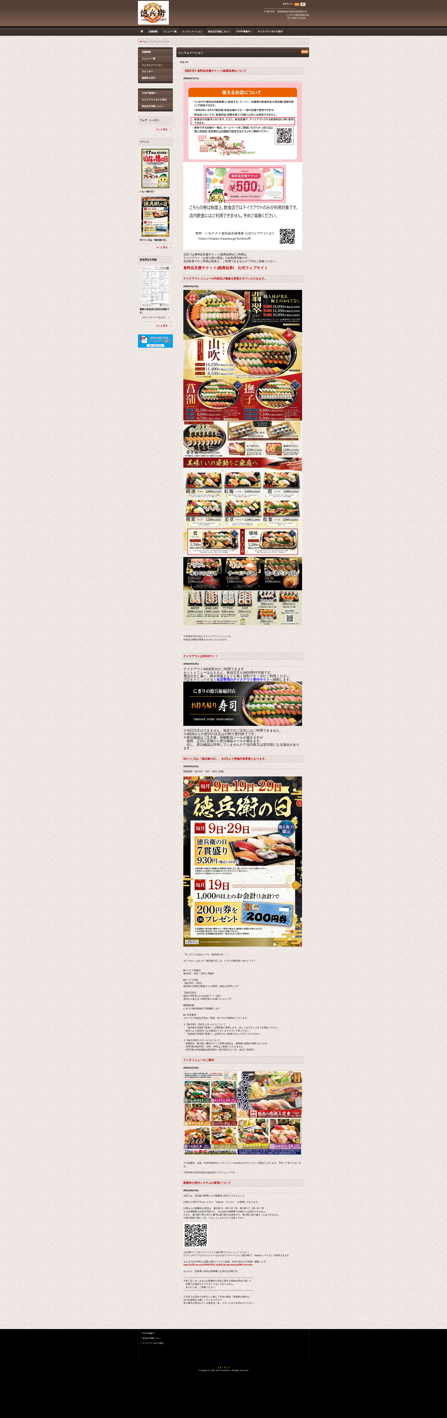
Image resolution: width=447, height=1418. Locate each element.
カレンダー (147, 71)
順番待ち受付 (148, 78)
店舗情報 (146, 52)
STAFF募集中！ (150, 93)
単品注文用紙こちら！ (153, 106)
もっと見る (162, 129)
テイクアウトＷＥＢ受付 (154, 99)
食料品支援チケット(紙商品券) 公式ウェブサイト (225, 268)
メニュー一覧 (148, 58)
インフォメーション (152, 65)
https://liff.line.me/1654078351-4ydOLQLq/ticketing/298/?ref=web (217, 1264)
